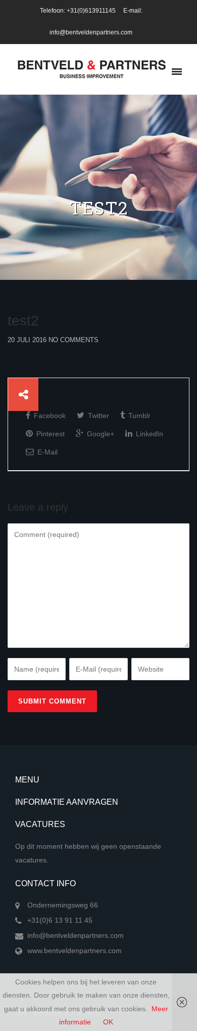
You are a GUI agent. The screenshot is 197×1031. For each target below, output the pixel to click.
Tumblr (138, 415)
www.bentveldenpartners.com (74, 950)
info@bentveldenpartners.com (75, 935)
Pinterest (49, 434)
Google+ (99, 434)
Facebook (49, 415)
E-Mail (46, 452)
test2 (23, 320)
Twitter (97, 415)
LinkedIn (148, 434)
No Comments (73, 340)
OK (108, 1022)
